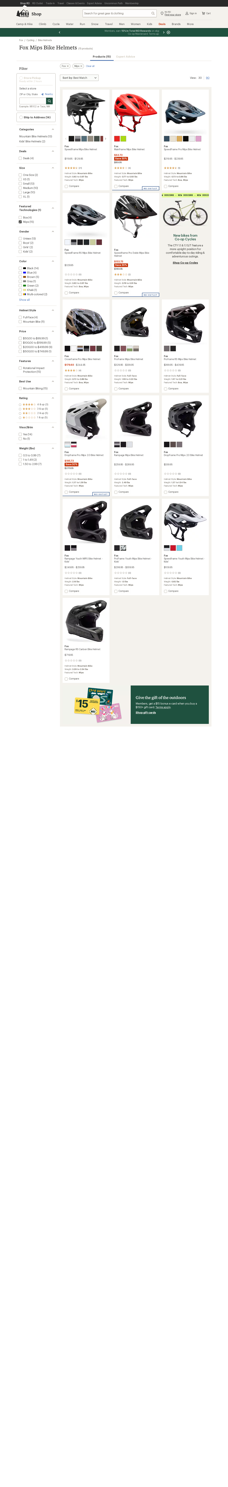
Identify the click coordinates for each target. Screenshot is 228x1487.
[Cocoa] (173, 444)
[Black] (71, 139)
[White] (192, 139)
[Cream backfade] (173, 139)
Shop (36, 13)
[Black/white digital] (74, 444)
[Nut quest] (80, 348)
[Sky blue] (179, 548)
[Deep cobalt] (84, 139)
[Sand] (99, 348)
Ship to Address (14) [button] (37, 117)
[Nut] (136, 348)
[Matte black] (186, 139)
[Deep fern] (97, 139)
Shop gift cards (146, 712)
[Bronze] (179, 139)
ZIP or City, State (28, 94)
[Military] (90, 139)
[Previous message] (60, 32)
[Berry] (99, 242)
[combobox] (120, 13)
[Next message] (164, 32)
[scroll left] (66, 138)
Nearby (48, 94)
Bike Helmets (45, 40)
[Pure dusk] (167, 348)
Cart (208, 13)
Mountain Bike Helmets (33, 136)
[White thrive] (130, 348)
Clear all (90, 66)
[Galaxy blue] (167, 139)
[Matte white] (67, 242)
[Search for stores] (49, 101)
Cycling (30, 40)
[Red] (173, 548)
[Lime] (93, 242)
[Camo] (117, 444)
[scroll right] (105, 138)
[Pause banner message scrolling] (168, 32)
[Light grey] (67, 444)
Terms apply (162, 707)
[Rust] (103, 139)
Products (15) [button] (102, 56)
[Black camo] (78, 139)
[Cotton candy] (198, 139)
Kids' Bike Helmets (30, 141)
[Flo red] (117, 139)
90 (207, 77)
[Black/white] (167, 548)
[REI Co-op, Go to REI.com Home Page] (22, 13)
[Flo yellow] (123, 139)
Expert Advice (125, 56)
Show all (24, 299)
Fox (21, 40)
